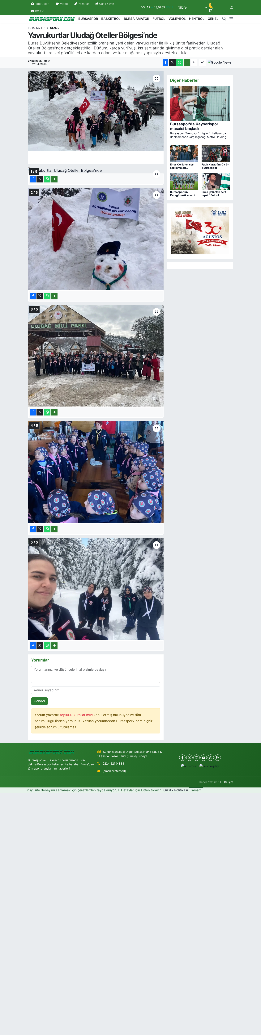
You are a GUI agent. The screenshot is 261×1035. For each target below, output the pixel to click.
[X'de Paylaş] (172, 62)
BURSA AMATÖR (136, 19)
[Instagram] (196, 757)
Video (64, 4)
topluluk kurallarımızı (77, 715)
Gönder (39, 701)
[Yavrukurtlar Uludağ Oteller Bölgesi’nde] (96, 111)
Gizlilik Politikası (175, 790)
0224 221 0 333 (113, 763)
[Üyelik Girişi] (230, 7)
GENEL (213, 19)
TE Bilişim (226, 782)
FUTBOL (158, 19)
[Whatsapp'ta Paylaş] (179, 62)
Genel (54, 27)
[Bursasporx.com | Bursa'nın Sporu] (52, 18)
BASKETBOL (111, 19)
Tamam (196, 790)
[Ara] (224, 18)
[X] (189, 757)
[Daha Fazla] (187, 62)
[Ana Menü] (231, 18)
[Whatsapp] (211, 757)
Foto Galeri (42, 4)
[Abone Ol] (220, 62)
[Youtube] (203, 757)
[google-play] (209, 766)
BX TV (39, 11)
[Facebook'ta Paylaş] (165, 62)
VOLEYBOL (177, 19)
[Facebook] (182, 757)
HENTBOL (196, 19)
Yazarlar (83, 4)
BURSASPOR (88, 19)
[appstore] (188, 766)
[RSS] (218, 757)
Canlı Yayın (106, 4)
